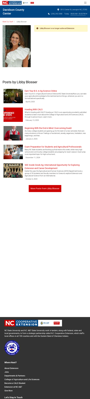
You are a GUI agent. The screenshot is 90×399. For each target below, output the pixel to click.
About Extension (11, 368)
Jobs (6, 372)
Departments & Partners (14, 376)
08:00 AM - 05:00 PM (78, 14)
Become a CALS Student (14, 383)
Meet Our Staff (8, 22)
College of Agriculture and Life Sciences (21, 379)
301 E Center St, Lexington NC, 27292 (73, 9)
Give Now (8, 391)
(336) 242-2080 (56, 14)
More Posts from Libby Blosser (45, 188)
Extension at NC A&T (13, 387)
